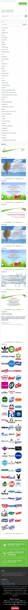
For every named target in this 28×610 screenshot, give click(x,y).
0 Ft (7, 16)
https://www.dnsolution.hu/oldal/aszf (10, 324)
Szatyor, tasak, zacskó (6, 121)
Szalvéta (3, 116)
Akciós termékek (5, 28)
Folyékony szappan (5, 59)
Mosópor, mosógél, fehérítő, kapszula (8, 92)
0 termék (4, 16)
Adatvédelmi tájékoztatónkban (17, 592)
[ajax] (18, 349)
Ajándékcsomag (5, 32)
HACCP (3, 68)
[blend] (11, 370)
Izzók (3, 78)
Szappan (3, 118)
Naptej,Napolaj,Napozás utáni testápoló (9, 94)
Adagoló (3, 30)
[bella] (18, 363)
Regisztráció (22, 3)
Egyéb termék (4, 56)
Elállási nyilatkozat (6, 581)
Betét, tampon (4, 37)
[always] (4, 356)
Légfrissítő (4, 87)
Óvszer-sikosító (4, 97)
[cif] (11, 385)
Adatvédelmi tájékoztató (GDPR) (8, 585)
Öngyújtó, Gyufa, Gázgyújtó (7, 102)
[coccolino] (4, 392)
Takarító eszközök (5, 130)
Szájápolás (4, 123)
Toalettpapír (4, 137)
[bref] (11, 378)
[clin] (18, 385)
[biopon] (4, 370)
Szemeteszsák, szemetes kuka (7, 125)
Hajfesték (4, 71)
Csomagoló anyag (5, 47)
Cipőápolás (4, 44)
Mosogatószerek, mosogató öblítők (8, 90)
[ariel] (18, 356)
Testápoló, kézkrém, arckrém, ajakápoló (9, 133)
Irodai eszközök (4, 75)
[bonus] (18, 370)
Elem (2, 54)
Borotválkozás (4, 40)
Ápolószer (3, 35)
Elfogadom (15, 608)
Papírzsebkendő (4, 104)
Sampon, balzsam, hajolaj (6, 113)
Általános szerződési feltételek (8, 583)
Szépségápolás (4, 128)
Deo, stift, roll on (5, 49)
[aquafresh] (11, 356)
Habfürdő (3, 66)
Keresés (24, 24)
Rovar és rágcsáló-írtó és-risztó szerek (9, 111)
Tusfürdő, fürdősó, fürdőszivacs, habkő (9, 140)
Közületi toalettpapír (6, 85)
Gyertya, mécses (5, 63)
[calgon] (18, 378)
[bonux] (4, 378)
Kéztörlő (3, 80)
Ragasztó (3, 109)
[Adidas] (4, 349)
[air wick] (11, 349)
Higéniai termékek (5, 73)
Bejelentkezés (24, 5)
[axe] (4, 363)
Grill (2, 61)
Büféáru (3, 42)
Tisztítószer (4, 135)
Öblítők (3, 99)
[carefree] (4, 385)
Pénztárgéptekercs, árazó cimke (8, 106)
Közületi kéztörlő (5, 82)
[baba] (11, 363)
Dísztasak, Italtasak (5, 51)
